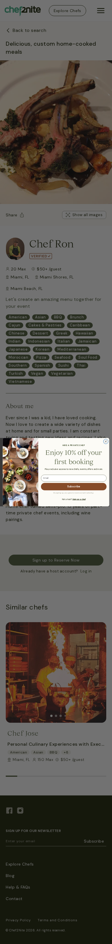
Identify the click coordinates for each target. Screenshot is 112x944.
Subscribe (73, 486)
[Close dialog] (105, 441)
